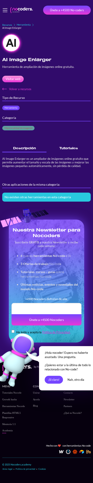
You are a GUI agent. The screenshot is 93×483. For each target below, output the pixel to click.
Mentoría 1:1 (9, 424)
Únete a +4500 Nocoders (46, 320)
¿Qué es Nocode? (73, 413)
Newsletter (69, 399)
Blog (35, 405)
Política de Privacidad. (56, 332)
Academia (7, 430)
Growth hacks (9, 399)
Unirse (36, 392)
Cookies (42, 469)
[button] (5, 10)
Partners (68, 406)
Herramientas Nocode (13, 406)
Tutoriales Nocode (11, 392)
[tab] (24, 148)
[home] (20, 10)
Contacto (68, 392)
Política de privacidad (25, 469)
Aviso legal (7, 469)
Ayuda (36, 399)
